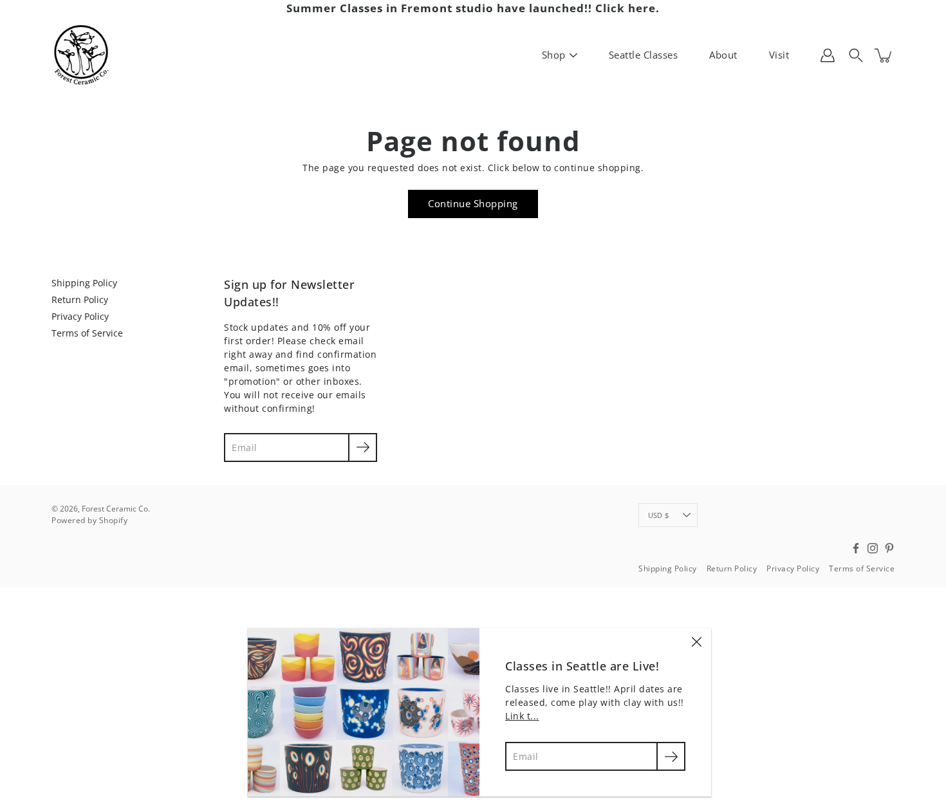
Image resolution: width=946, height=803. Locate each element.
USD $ (658, 515)
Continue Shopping (473, 203)
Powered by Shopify (89, 520)
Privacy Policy (80, 316)
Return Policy (79, 299)
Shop (554, 54)
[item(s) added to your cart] (884, 55)
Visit (779, 54)
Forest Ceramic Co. (116, 508)
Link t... (522, 716)
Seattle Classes (643, 54)
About (723, 54)
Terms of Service (87, 333)
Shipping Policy (84, 283)
